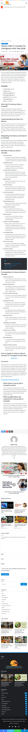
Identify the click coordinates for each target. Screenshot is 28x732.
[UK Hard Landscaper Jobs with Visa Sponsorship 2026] (21, 625)
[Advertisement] (14, 24)
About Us (11, 723)
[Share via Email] (10, 432)
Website (2, 563)
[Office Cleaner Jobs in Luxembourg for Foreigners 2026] (7, 625)
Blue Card (4, 595)
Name (2, 554)
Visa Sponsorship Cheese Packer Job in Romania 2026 (21, 525)
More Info (14, 358)
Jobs (3, 601)
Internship (4, 599)
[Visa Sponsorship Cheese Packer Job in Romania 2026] (21, 519)
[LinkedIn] (5, 432)
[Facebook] (2, 432)
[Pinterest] (7, 432)
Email (2, 558)
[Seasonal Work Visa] (7, 3)
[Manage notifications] (25, 729)
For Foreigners (5, 597)
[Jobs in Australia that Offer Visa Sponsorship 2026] (7, 505)
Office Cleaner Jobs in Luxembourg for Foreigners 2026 (6, 631)
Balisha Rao (5, 51)
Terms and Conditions (17, 721)
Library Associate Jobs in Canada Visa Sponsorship (12, 265)
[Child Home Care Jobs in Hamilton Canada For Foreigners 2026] (21, 505)
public (3, 607)
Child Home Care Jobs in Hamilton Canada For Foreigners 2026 (20, 511)
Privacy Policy (9, 721)
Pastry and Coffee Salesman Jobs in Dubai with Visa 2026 (7, 646)
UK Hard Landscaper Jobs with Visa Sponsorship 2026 (14, 7)
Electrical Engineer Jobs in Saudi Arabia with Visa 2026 (21, 646)
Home (3, 40)
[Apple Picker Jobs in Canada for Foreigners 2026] (7, 519)
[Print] (12, 432)
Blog (3, 593)
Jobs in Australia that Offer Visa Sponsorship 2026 (6, 511)
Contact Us (16, 723)
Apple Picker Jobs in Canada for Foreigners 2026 (6, 525)
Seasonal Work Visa (6, 609)
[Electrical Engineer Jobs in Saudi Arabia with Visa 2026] (21, 639)
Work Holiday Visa (5, 611)
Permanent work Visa (6, 605)
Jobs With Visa (9, 40)
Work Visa (4, 613)
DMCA (24, 721)
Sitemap (4, 721)
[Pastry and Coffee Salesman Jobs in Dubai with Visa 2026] (7, 639)
